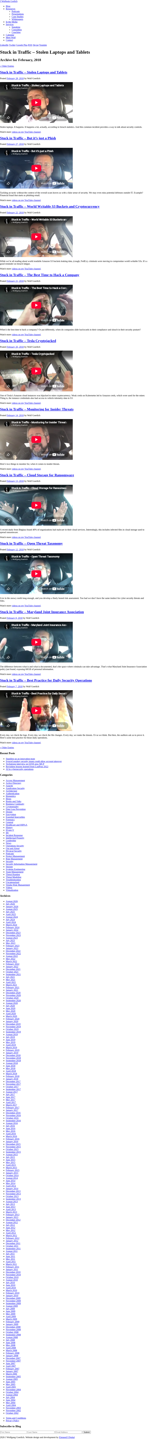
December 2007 (13, 1358)
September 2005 (13, 1376)
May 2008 (10, 1345)
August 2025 (12, 909)
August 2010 (12, 1280)
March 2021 (11, 985)
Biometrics (11, 796)
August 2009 (12, 1306)
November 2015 (13, 1147)
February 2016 (12, 1139)
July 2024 (10, 919)
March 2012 (11, 1235)
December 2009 (13, 1298)
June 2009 (10, 1311)
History (9, 827)
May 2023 (10, 943)
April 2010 (11, 1288)
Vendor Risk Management (18, 885)
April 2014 (11, 1186)
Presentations (18, 14)
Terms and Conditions (16, 1418)
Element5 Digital (67, 1437)
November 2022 (13, 953)
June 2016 (10, 1128)
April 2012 (11, 1233)
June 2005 (10, 1382)
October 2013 (12, 1196)
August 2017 (12, 1092)
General (9, 822)
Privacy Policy (12, 1420)
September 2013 (13, 1199)
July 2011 (10, 1254)
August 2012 (12, 1222)
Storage (9, 866)
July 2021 (10, 977)
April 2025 (11, 914)
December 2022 (13, 951)
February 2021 (12, 987)
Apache (9, 785)
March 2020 (11, 1016)
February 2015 (12, 1170)
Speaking (16, 27)
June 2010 (10, 1285)
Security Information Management (21, 864)
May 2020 (10, 1011)
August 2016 (12, 1123)
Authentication (12, 793)
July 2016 (10, 1126)
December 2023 (13, 932)
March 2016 (11, 1136)
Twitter (12, 45)
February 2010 (12, 1293)
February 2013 (12, 1214)
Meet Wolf (11, 37)
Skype (36, 45)
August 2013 (12, 1201)
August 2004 (12, 1395)
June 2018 (10, 1066)
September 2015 (13, 1152)
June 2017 (10, 1097)
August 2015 (12, 1154)
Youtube (43, 45)
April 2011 (11, 1261)
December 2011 (13, 1243)
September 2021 (13, 974)
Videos (9, 887)
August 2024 (12, 917)
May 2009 (10, 1314)
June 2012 (10, 1227)
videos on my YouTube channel (26, 132)
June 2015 (10, 1160)
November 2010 (13, 1274)
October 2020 (12, 998)
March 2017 (11, 1105)
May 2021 (10, 979)
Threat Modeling (13, 877)
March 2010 (11, 1290)
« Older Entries (7, 66)
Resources (10, 9)
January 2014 (12, 1188)
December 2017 (13, 1081)
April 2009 (11, 1316)
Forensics (10, 819)
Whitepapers (17, 19)
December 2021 (13, 969)
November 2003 (13, 1408)
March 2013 (11, 1212)
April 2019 (11, 1045)
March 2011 (11, 1264)
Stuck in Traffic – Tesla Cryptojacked (28, 341)
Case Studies (17, 16)
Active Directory (13, 783)
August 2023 (12, 938)
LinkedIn (4, 45)
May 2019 (10, 1042)
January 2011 (12, 1269)
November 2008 (13, 1329)
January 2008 (12, 1355)
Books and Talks (13, 801)
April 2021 (11, 982)
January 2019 (12, 1053)
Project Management (15, 856)
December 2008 (13, 1327)
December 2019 (13, 1024)
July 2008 (10, 1340)
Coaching (16, 32)
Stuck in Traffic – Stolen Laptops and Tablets (33, 72)
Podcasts (16, 11)
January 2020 (12, 1021)
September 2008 (13, 1335)
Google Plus (22, 45)
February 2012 (12, 1238)
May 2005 (10, 1384)
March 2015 (11, 1167)
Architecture (11, 791)
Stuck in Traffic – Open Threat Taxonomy (31, 543)
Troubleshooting (13, 879)
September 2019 (13, 1032)
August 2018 (12, 1063)
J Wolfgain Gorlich (8, 1)
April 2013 (11, 1209)
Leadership (11, 840)
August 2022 (12, 956)
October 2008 (12, 1332)
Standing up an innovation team (20, 758)
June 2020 (10, 1008)
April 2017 (11, 1102)
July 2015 (10, 1157)
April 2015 (11, 1165)
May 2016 (10, 1131)
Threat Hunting (13, 874)
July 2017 (10, 1094)
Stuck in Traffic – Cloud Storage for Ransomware (37, 475)
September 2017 (13, 1089)
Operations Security (15, 846)
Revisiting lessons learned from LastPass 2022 (27, 766)
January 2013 (12, 1217)
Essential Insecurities (15, 817)
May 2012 (10, 1230)
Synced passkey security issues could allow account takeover (34, 761)
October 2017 (12, 1086)
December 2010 (13, 1272)
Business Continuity (15, 804)
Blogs (8, 799)
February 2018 (12, 1076)
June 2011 (10, 1256)
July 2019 (10, 1037)
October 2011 (12, 1246)
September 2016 (13, 1120)
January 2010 (12, 1295)
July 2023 (10, 940)
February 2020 (12, 1019)
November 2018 (13, 1058)
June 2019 (10, 1039)
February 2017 (12, 1107)
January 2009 (12, 1324)
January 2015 (12, 1173)
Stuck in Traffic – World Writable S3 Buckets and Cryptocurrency (50, 206)
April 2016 (11, 1133)
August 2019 (12, 1034)
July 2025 (10, 912)
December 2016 (13, 1113)
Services (10, 24)
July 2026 (10, 904)
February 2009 (12, 1321)
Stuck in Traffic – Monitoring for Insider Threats (36, 409)
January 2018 (12, 1079)
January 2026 (12, 906)
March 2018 (11, 1073)
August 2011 (12, 1251)
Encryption (11, 814)
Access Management (15, 780)
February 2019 (12, 1050)
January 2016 (12, 1141)
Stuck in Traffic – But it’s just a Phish (28, 138)
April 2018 (11, 1071)
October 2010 (12, 1277)
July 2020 (10, 1006)
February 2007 (12, 1368)
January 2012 (12, 1241)
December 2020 (13, 992)
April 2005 (11, 1387)
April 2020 (11, 1013)
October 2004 (12, 1392)
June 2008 (10, 1342)
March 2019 (11, 1047)
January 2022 (12, 966)
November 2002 (13, 1410)
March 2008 (11, 1350)
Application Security (15, 788)
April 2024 (11, 922)
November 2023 (13, 935)
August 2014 (12, 1178)
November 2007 (13, 1361)
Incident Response (14, 835)
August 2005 (12, 1379)
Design (9, 812)
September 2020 (13, 1000)
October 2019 (12, 1029)
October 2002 (12, 1413)
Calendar (10, 35)
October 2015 (12, 1149)
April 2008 (11, 1348)
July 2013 (10, 1204)
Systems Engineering (15, 869)
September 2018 (13, 1060)
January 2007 (12, 1371)
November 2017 (13, 1084)
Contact (9, 40)
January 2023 (12, 948)
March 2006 (11, 1374)
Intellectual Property (15, 838)
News (8, 843)
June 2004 (10, 1400)
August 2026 (12, 901)
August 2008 (12, 1337)
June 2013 (10, 1207)
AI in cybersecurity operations (19, 769)
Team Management (14, 872)
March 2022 (11, 961)
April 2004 (11, 1405)
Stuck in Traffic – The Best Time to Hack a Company (39, 275)
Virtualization (12, 890)
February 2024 (12, 927)
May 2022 (10, 959)
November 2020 (13, 995)
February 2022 (12, 964)
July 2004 (10, 1397)
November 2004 (13, 1389)
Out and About (12, 848)
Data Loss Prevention (16, 809)
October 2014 (12, 1175)
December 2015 (13, 1144)
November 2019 (13, 1026)
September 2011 (13, 1248)
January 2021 (12, 990)
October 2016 (12, 1118)
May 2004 (10, 1402)
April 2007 (11, 1366)
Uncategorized (12, 882)
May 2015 (10, 1162)
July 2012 (10, 1225)
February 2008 (12, 1353)
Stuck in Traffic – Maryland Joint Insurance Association (42, 612)
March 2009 (11, 1319)
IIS (7, 832)
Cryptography (12, 806)
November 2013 (13, 1194)
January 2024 (12, 930)
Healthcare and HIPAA (16, 825)
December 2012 (13, 1220)
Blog (8, 6)
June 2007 (10, 1363)
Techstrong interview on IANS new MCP (25, 764)
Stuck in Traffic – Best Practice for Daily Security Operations (46, 680)
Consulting (17, 29)
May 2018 (10, 1068)
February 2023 (12, 945)
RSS (30, 45)
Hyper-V (10, 830)
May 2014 (10, 1183)
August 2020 (12, 1003)
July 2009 (10, 1308)
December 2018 (13, 1055)
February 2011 (12, 1267)
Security (9, 861)
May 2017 (10, 1100)
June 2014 (10, 1180)
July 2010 (10, 1282)
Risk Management (14, 859)
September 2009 (13, 1303)
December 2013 (13, 1191)
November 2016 (13, 1115)
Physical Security (14, 851)
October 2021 (12, 972)
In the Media (11, 22)
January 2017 (12, 1110)
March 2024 (11, 925)
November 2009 (13, 1301)
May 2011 (10, 1259)
